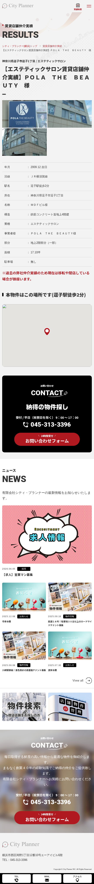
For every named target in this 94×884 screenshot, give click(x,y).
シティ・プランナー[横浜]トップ (19, 46)
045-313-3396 (51, 424)
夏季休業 (52, 670)
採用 (24, 569)
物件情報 (69, 616)
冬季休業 (6, 621)
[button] (47, 331)
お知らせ (23, 616)
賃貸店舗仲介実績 (52, 46)
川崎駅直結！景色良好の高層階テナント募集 (24, 670)
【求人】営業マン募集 (17, 574)
